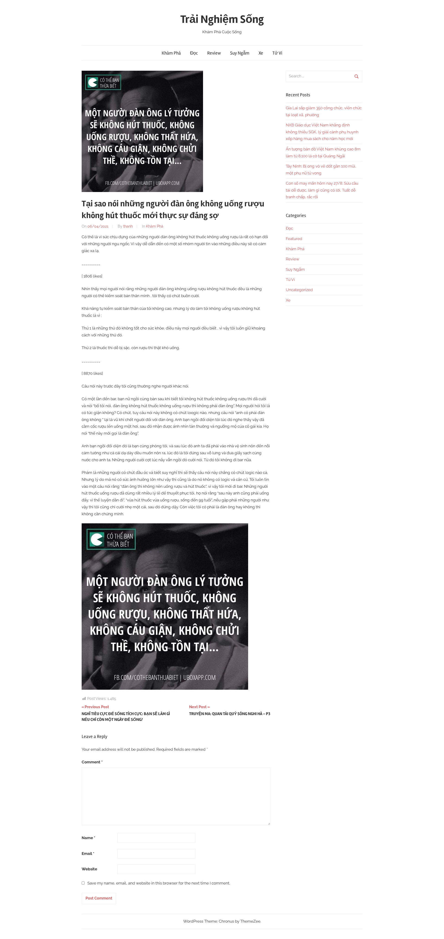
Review (214, 53)
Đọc (194, 53)
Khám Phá (171, 53)
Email (88, 853)
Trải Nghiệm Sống (222, 19)
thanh (128, 226)
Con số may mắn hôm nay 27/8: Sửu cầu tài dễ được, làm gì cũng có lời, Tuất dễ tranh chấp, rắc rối (322, 190)
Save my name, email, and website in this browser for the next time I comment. (158, 883)
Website (89, 869)
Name (88, 837)
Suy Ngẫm (239, 53)
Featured (294, 238)
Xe (261, 53)
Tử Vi (277, 53)
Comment (92, 762)
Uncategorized (299, 289)
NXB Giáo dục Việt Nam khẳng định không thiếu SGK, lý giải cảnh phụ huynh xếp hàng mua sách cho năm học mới (322, 132)
